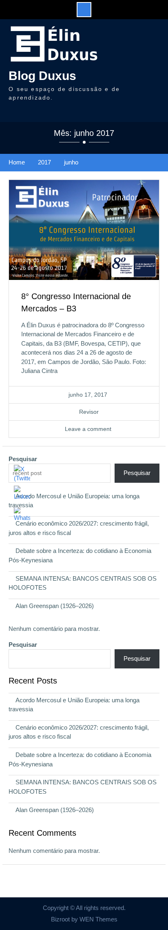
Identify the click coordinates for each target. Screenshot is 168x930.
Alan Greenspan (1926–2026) (54, 605)
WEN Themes (98, 919)
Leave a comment (88, 429)
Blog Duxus (42, 75)
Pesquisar (23, 458)
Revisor (89, 411)
